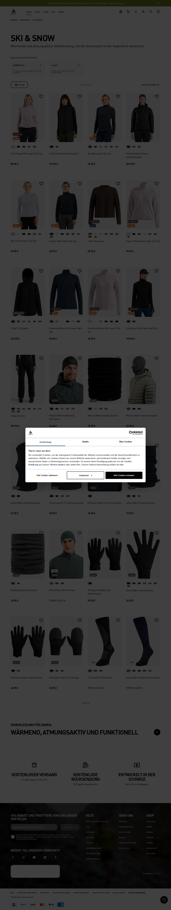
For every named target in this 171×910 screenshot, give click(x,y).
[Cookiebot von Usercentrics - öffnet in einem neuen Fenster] (131, 433)
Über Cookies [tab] (125, 441)
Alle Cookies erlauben (124, 475)
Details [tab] (85, 441)
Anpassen (84, 475)
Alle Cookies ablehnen (47, 475)
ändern (61, 464)
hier (122, 464)
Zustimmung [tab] (45, 442)
